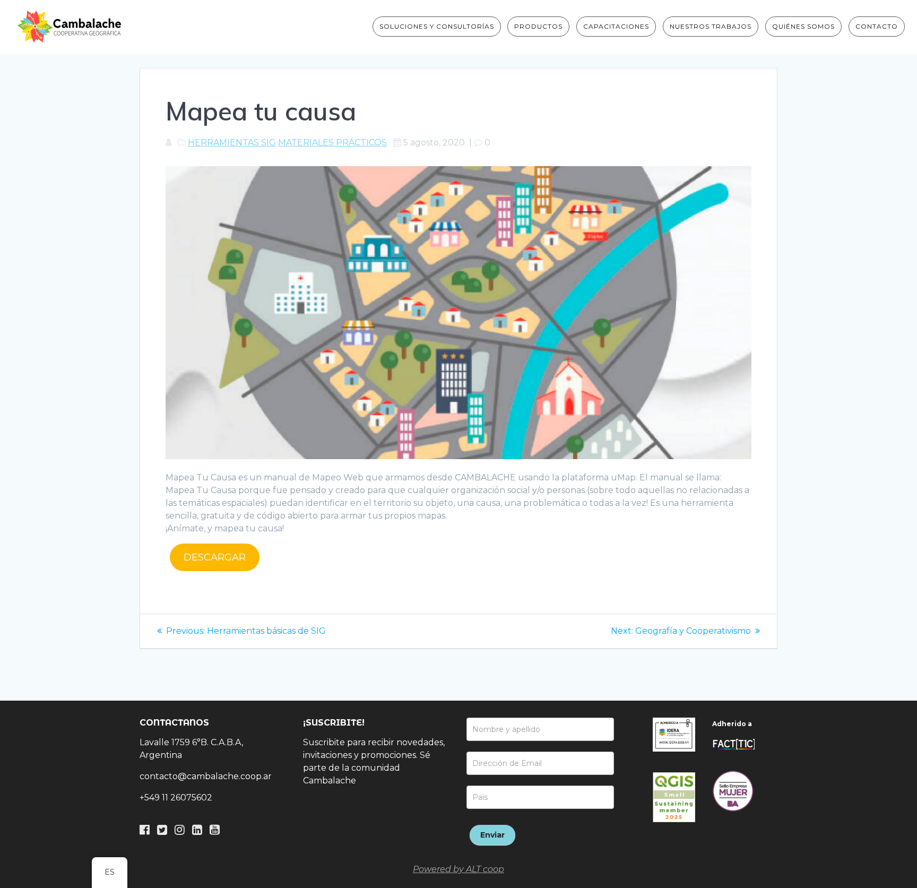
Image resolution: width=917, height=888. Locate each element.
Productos (538, 26)
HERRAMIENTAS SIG (232, 142)
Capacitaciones (616, 26)
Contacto (876, 26)
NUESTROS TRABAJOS (710, 26)
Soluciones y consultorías (436, 26)
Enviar (492, 835)
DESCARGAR (215, 557)
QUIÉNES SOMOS (803, 26)
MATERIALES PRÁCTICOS (332, 142)
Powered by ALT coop (458, 869)
